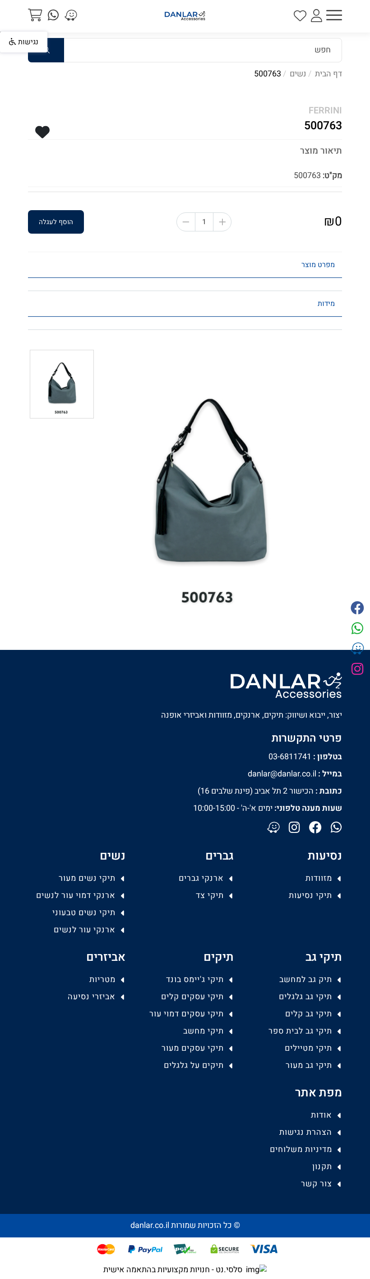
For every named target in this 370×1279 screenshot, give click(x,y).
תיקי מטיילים (308, 1048)
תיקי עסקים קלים (192, 997)
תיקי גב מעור (309, 1065)
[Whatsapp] (336, 828)
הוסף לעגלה (56, 222)
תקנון (322, 1167)
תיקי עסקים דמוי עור (186, 1014)
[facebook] (357, 609)
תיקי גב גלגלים (305, 997)
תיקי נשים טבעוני (84, 913)
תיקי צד (210, 895)
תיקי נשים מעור (87, 878)
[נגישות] (3, 33)
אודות (321, 1115)
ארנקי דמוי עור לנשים (76, 895)
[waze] (357, 650)
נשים (298, 74)
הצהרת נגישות (305, 1132)
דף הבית (328, 74)
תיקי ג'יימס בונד (195, 979)
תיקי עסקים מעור (193, 1048)
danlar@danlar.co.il (295, 774)
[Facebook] (315, 828)
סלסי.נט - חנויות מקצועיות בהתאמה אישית (172, 1270)
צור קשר (316, 1184)
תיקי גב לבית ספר (300, 1031)
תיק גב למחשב (305, 979)
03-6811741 (305, 757)
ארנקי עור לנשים (85, 930)
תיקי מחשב (203, 1031)
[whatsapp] (53, 16)
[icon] (300, 16)
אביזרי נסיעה (92, 997)
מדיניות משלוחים (301, 1149)
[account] (316, 16)
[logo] (185, 16)
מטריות (102, 979)
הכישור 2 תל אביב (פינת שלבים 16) (270, 791)
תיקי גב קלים (308, 1014)
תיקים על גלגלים (194, 1065)
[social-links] (71, 16)
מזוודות (318, 878)
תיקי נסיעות (310, 895)
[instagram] (357, 670)
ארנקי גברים (201, 878)
